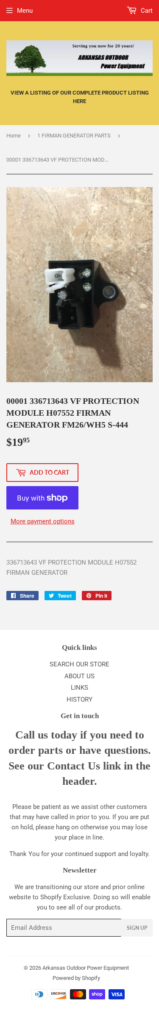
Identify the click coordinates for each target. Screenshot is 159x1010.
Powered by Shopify (76, 978)
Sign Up (137, 928)
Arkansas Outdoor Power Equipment (85, 968)
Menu (25, 10)
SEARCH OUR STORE (79, 664)
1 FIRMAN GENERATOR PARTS (74, 135)
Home (13, 135)
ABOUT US (79, 676)
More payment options (43, 521)
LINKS (79, 687)
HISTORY (79, 699)
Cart (146, 10)
